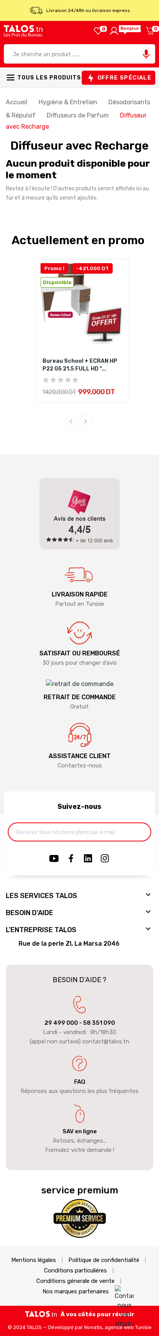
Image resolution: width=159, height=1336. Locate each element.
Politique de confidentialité (103, 1260)
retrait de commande (80, 697)
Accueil (17, 102)
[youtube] (54, 859)
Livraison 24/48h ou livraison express (88, 10)
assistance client (80, 756)
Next (86, 421)
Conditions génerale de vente (75, 1281)
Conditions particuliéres (75, 1271)
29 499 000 (61, 1022)
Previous (71, 421)
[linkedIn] (88, 859)
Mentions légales (33, 1260)
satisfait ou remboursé (79, 653)
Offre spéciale (124, 78)
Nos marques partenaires (75, 1292)
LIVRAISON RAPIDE (80, 594)
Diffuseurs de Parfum (78, 115)
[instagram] (105, 859)
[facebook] (71, 859)
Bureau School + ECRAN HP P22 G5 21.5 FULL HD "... (79, 365)
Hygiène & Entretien (69, 102)
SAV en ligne (80, 1131)
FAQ (79, 1081)
